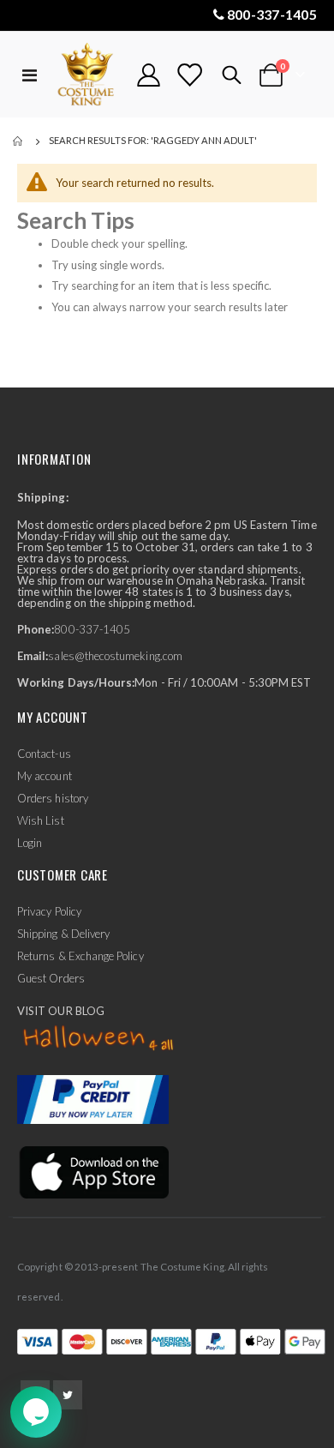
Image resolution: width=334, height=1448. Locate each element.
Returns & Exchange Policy (80, 956)
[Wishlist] (189, 75)
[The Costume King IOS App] (93, 1171)
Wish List (40, 820)
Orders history (52, 798)
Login (29, 843)
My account (44, 776)
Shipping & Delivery (63, 933)
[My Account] (149, 75)
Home (19, 141)
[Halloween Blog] (99, 1039)
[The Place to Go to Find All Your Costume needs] (87, 75)
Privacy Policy (49, 911)
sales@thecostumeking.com (115, 656)
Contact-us (44, 753)
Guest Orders (51, 978)
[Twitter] (67, 1394)
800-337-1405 (272, 14)
